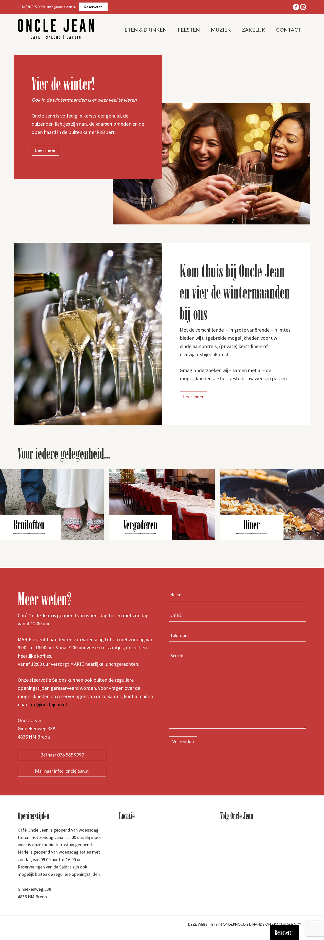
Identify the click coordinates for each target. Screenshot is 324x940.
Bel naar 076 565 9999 (62, 755)
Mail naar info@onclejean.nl (62, 771)
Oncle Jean (56, 29)
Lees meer (45, 150)
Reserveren (93, 7)
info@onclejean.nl (61, 7)
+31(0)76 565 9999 (31, 7)
